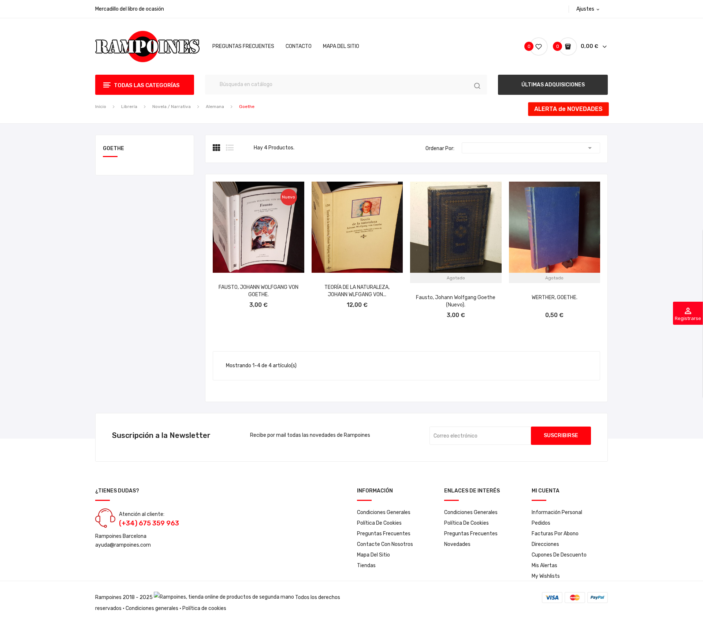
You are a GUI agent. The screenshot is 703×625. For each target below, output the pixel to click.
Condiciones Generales (383, 512)
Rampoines (108, 597)
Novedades (457, 544)
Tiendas (366, 565)
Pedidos (541, 523)
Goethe (113, 149)
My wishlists (546, 576)
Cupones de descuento (559, 555)
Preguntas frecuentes (383, 534)
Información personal (557, 512)
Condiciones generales (152, 608)
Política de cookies (379, 523)
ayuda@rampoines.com (123, 545)
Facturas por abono (555, 534)
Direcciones (545, 544)
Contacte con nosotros (385, 544)
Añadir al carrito (258, 299)
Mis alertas (544, 565)
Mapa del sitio (373, 555)
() (530, 46)
